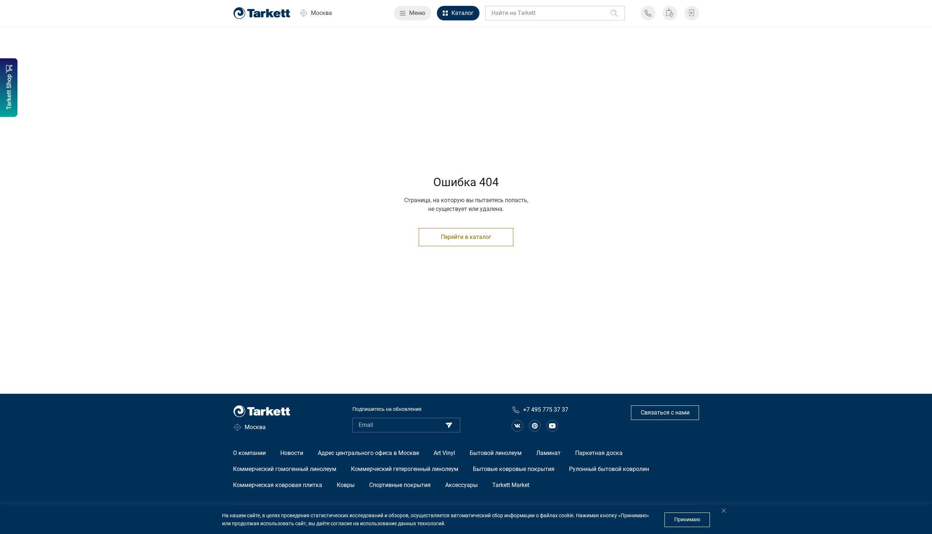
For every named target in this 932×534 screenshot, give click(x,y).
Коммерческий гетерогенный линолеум (404, 469)
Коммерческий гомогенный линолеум (284, 469)
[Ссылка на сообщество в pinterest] (535, 426)
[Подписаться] (449, 425)
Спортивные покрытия (400, 485)
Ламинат (548, 452)
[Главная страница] (262, 13)
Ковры (346, 485)
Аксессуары (461, 485)
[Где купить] (670, 13)
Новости (291, 452)
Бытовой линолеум (496, 452)
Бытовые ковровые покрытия (513, 469)
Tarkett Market (510, 485)
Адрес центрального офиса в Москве (368, 452)
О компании (249, 452)
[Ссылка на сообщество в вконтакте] (517, 426)
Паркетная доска (599, 452)
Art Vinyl (444, 452)
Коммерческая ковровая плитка (277, 485)
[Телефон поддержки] (648, 13)
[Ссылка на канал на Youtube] (552, 426)
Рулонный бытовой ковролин (609, 469)
